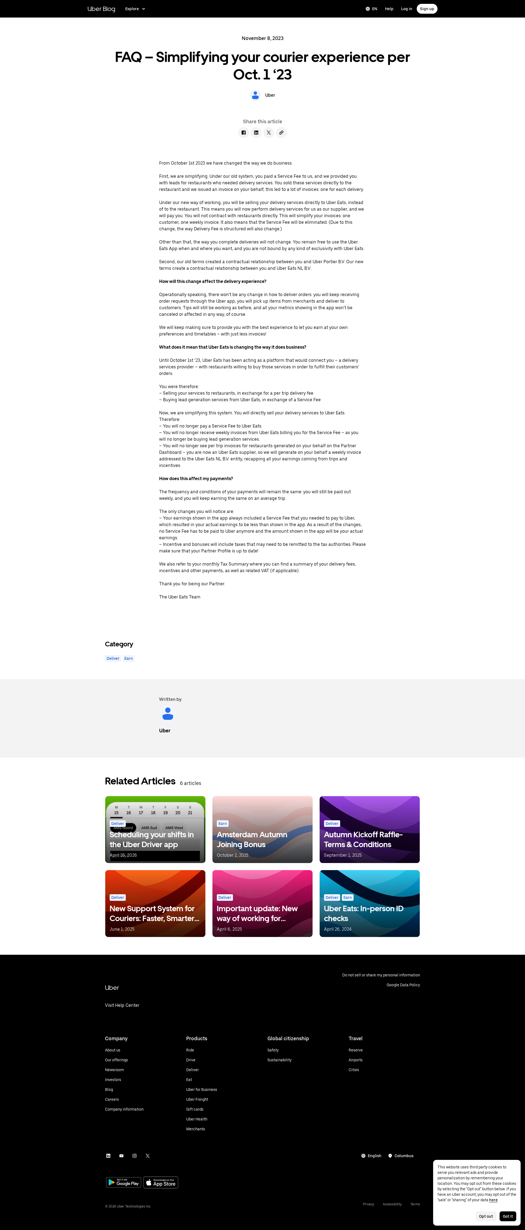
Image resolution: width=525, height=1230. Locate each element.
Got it (508, 1216)
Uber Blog (101, 9)
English (374, 1156)
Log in (406, 9)
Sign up (427, 9)
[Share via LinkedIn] (256, 132)
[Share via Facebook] (243, 132)
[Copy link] (281, 132)
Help (389, 9)
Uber (112, 987)
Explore (132, 9)
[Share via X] (268, 132)
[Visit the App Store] (160, 1183)
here (493, 1200)
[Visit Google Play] (123, 1183)
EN (374, 9)
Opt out (486, 1216)
